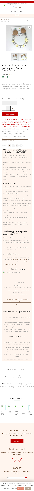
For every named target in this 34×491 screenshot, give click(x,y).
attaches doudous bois (25, 262)
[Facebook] (13, 145)
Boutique (8, 20)
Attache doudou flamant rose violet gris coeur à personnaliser (10, 413)
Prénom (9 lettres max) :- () (13, 99)
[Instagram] (20, 460)
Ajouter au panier (10, 114)
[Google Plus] (17, 145)
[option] (14, 57)
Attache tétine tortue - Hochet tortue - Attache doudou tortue (21, 387)
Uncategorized (17, 377)
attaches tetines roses (11, 264)
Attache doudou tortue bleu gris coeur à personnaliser (30, 413)
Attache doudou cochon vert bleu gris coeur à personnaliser (17, 413)
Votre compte (12, 11)
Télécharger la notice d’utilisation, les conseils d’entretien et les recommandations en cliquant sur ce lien (17, 302)
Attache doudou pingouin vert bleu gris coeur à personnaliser (3, 413)
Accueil (3, 20)
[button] (29, 27)
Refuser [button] (28, 488)
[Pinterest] (21, 145)
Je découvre (17, 441)
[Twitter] (9, 145)
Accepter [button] (20, 488)
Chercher (21, 11)
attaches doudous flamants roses (18, 259)
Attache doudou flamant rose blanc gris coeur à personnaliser (24, 413)
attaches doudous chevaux (10, 262)
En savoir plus (14, 488)
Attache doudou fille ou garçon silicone (20, 376)
